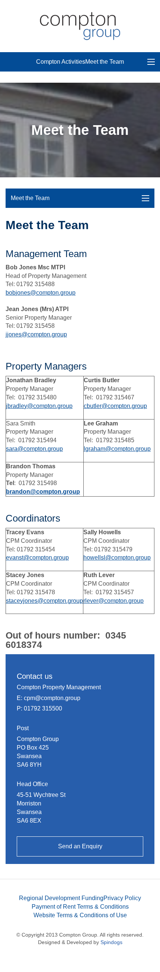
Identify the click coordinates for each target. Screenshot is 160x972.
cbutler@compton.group (115, 406)
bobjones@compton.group (41, 292)
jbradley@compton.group (39, 406)
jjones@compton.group (36, 334)
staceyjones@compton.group (44, 601)
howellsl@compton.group (117, 557)
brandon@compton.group (43, 491)
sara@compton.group (34, 449)
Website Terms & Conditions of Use (80, 915)
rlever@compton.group (113, 601)
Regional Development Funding (61, 898)
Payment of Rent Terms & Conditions (80, 906)
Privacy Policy (122, 898)
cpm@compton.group (52, 698)
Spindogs (111, 942)
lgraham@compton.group (117, 449)
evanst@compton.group (37, 557)
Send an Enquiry (80, 846)
